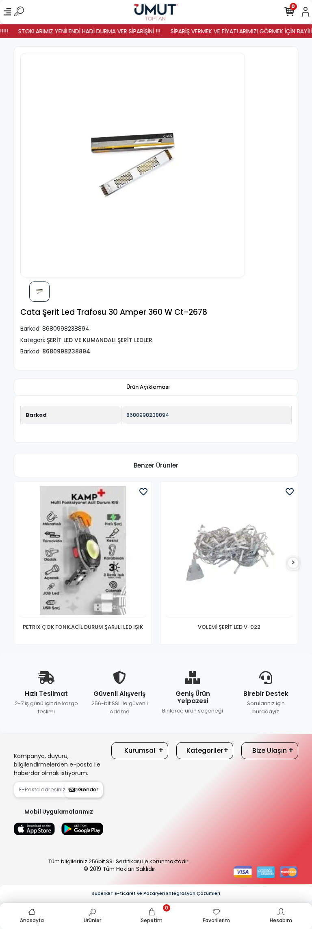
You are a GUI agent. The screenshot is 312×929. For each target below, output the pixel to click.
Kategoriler (204, 750)
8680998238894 (147, 415)
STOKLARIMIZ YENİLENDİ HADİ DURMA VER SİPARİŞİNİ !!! (82, 31)
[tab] (148, 387)
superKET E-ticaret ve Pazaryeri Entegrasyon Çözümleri (156, 893)
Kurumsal (139, 750)
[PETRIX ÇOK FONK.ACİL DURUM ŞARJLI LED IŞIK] (82, 551)
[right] (293, 563)
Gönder (88, 789)
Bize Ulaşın (269, 750)
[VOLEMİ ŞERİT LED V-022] (229, 551)
